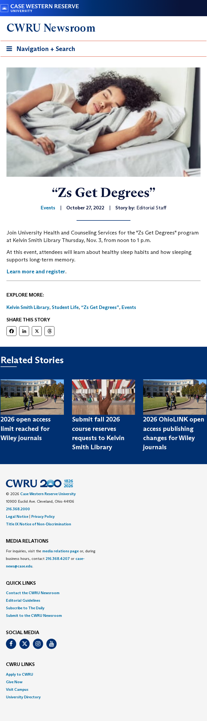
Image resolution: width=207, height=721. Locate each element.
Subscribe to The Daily (25, 608)
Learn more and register (35, 271)
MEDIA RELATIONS (27, 541)
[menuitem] (103, 593)
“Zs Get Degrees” (100, 307)
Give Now (14, 681)
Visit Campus (17, 689)
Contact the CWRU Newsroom (33, 592)
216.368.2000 (18, 508)
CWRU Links (20, 664)
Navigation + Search (39, 50)
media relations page (60, 551)
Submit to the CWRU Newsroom (34, 615)
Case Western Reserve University (48, 493)
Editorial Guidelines (23, 600)
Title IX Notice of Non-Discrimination (38, 524)
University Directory (23, 697)
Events (129, 307)
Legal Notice (17, 516)
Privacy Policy (43, 516)
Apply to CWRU (19, 674)
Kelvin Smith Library (27, 307)
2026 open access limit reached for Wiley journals (26, 428)
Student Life (65, 307)
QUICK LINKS (21, 583)
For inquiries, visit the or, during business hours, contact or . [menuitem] (50, 559)
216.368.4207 (58, 558)
